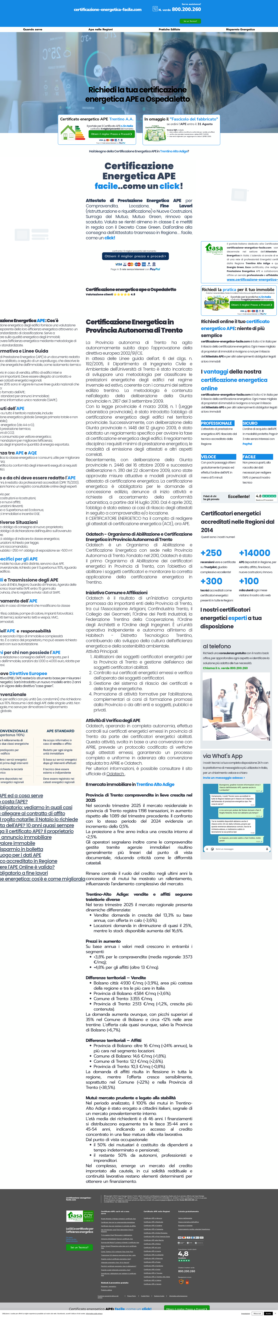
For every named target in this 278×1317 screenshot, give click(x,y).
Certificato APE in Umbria (152, 1280)
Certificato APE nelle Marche (154, 1240)
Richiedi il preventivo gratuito (114, 1283)
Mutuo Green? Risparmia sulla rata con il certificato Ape (119, 1247)
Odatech (115, 774)
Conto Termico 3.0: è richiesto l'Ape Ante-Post (117, 1252)
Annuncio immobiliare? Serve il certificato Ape (117, 1239)
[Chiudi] (275, 1313)
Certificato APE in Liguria (152, 1251)
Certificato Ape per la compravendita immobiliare (118, 1222)
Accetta (268, 1313)
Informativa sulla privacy (94, 1313)
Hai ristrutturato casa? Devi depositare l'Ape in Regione (117, 1231)
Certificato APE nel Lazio (152, 1248)
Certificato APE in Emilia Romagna (156, 1233)
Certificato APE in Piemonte (153, 1259)
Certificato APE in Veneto (152, 1284)
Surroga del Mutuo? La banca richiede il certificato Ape (120, 1243)
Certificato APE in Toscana (153, 1273)
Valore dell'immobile (185, 1218)
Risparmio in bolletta (185, 1226)
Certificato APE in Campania (153, 1229)
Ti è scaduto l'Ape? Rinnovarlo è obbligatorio (116, 1235)
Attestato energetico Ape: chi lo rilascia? (115, 1263)
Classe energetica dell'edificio (188, 1222)
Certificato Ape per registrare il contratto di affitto (118, 1226)
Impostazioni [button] (245, 1313)
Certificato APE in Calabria (153, 1226)
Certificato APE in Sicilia (152, 1269)
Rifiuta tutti (257, 1313)
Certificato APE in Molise (152, 1244)
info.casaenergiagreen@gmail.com (164, 1200)
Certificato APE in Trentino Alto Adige (157, 1277)
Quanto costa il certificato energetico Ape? (116, 1259)
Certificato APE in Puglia (152, 1262)
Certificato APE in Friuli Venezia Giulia (157, 1237)
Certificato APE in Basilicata (153, 1222)
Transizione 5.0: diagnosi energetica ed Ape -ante (118, 1255)
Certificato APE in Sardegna (153, 1266)
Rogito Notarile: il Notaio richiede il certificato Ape (118, 1219)
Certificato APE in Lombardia (153, 1255)
